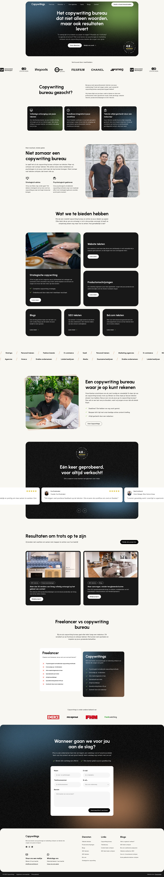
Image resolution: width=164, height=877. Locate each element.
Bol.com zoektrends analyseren (128, 848)
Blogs (89, 4)
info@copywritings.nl (32, 864)
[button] (61, 4)
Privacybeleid (35, 874)
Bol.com (84, 857)
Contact (96, 4)
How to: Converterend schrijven (128, 854)
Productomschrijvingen (88, 845)
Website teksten (86, 841)
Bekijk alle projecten (129, 542)
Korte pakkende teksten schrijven (129, 857)
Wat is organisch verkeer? (127, 841)
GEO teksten (85, 854)
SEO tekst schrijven (125, 845)
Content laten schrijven (107, 848)
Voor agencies (73, 4)
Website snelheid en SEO (127, 851)
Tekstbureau (104, 845)
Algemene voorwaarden (22, 874)
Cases (82, 4)
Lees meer (35, 300)
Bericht (56, 790)
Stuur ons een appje (53, 864)
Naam (56, 771)
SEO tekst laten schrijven (108, 851)
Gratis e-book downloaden (122, 4)
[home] (38, 4)
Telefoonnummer (60, 780)
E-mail (85, 771)
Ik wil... (85, 780)
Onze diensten (75, 45)
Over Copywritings (94, 424)
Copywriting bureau (106, 841)
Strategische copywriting (89, 860)
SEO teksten (85, 851)
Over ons (51, 4)
